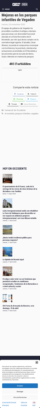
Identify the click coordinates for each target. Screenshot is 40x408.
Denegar (20, 392)
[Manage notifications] (34, 402)
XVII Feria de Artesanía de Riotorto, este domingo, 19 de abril (18, 306)
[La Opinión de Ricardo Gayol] (7, 255)
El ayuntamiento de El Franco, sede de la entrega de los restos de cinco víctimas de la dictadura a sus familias (20, 189)
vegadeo (34, 113)
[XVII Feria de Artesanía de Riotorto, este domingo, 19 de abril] (7, 301)
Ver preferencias (20, 397)
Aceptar (20, 386)
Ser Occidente (20, 110)
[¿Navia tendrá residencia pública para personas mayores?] (7, 233)
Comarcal (9, 110)
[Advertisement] (20, 143)
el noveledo (9, 113)
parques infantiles (22, 113)
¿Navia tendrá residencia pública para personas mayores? (17, 238)
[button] (37, 362)
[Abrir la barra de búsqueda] (37, 9)
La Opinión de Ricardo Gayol (13, 259)
